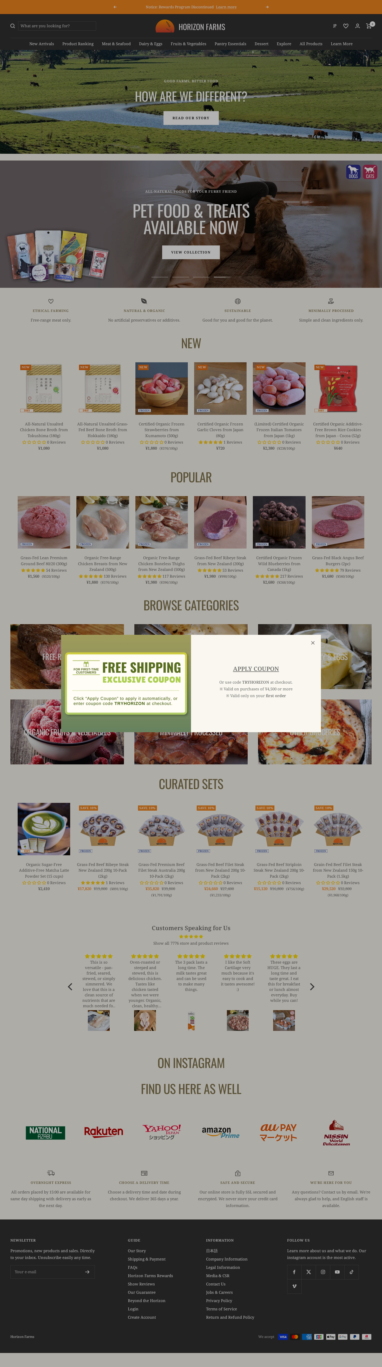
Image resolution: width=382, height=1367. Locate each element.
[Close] (313, 643)
